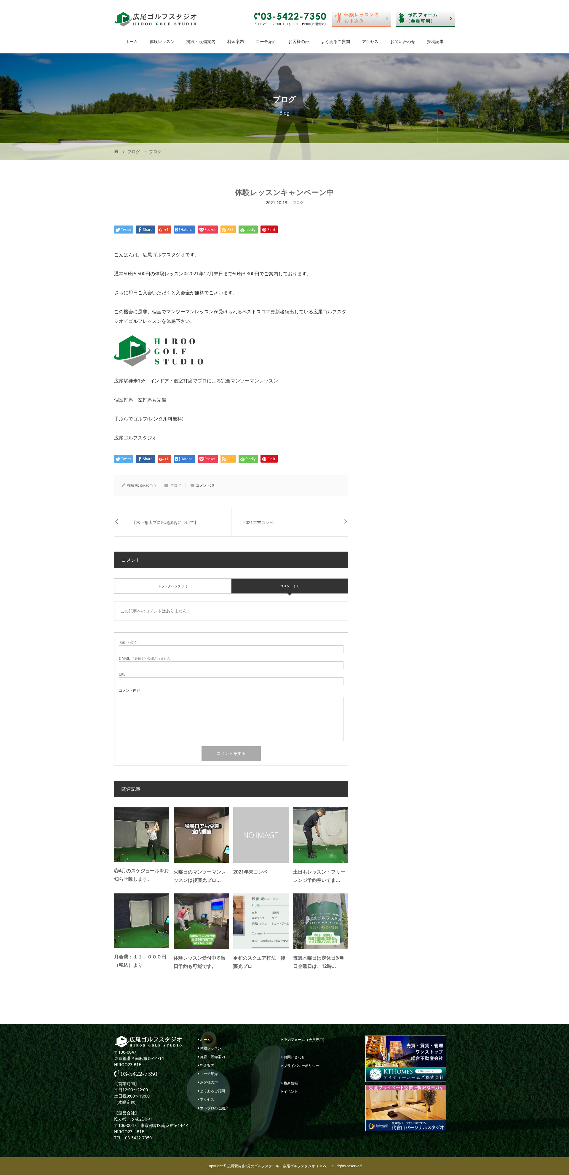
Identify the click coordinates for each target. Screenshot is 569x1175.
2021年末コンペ (258, 522)
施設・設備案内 (200, 41)
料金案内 (235, 41)
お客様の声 (298, 41)
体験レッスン (162, 41)
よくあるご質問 (335, 41)
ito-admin (148, 485)
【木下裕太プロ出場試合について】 (165, 522)
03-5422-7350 (138, 1073)
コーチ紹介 (266, 41)
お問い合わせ (402, 41)
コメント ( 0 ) (289, 586)
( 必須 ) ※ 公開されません (144, 658)
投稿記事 (435, 41)
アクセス (370, 41)
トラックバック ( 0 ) (172, 586)
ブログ (298, 202)
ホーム (131, 41)
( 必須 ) (128, 642)
